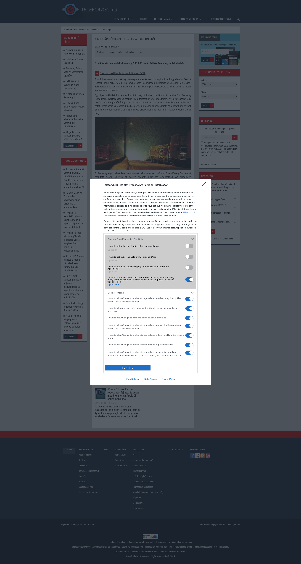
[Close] (205, 185)
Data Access (150, 379)
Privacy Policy (168, 379)
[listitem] (150, 239)
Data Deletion (133, 379)
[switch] (189, 246)
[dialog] (150, 282)
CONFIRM (128, 368)
